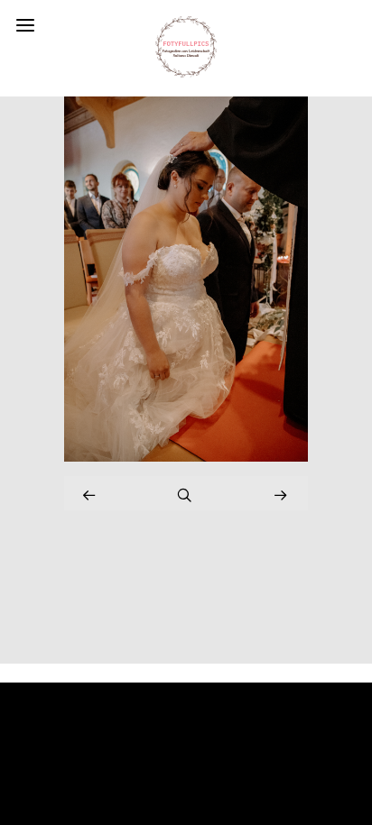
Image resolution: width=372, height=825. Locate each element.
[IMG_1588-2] (186, 456)
